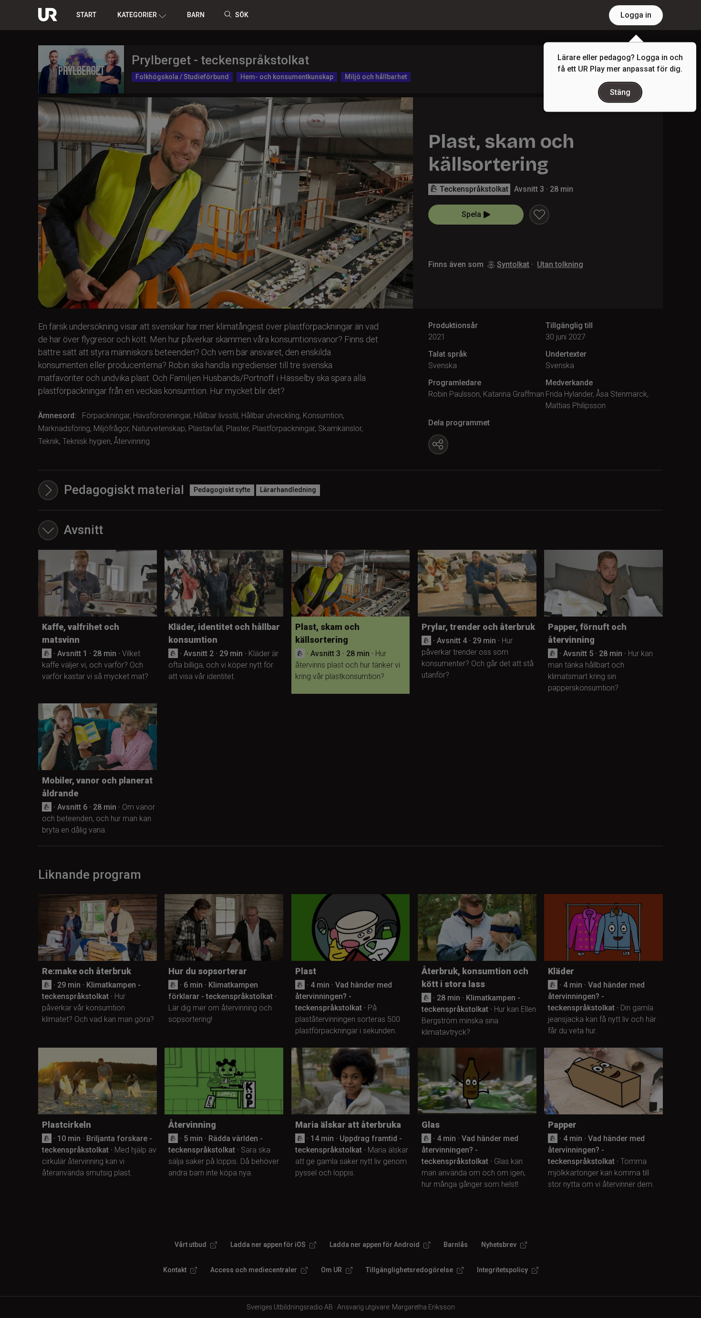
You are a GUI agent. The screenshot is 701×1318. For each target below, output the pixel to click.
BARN (196, 15)
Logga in (635, 15)
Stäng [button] (620, 92)
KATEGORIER (137, 15)
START (86, 15)
